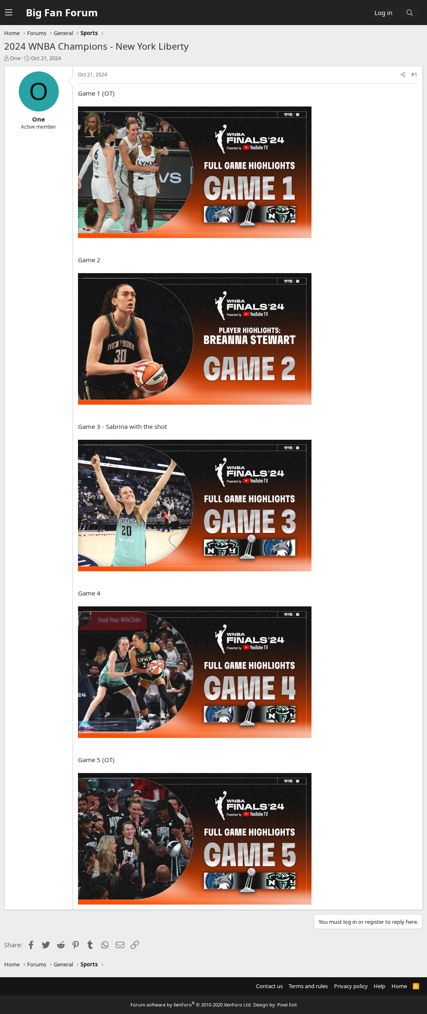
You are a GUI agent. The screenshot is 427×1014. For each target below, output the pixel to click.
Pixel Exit (287, 1004)
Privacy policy (351, 986)
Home (399, 986)
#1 (414, 74)
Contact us (269, 986)
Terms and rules (308, 986)
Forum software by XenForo (191, 1004)
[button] (15, 12)
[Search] (410, 12)
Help (379, 986)
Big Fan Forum (62, 12)
